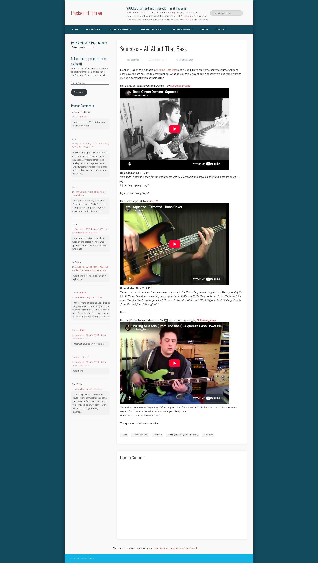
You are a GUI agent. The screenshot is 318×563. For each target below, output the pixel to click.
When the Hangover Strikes (88, 297)
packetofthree (133, 59)
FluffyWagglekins (206, 320)
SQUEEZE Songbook (120, 29)
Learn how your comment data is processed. (175, 548)
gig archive (188, 15)
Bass (125, 434)
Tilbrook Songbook (181, 29)
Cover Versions (141, 434)
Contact (221, 29)
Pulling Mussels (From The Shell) (183, 434)
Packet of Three (86, 13)
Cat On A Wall (81, 116)
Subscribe (79, 91)
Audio (204, 29)
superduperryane (180, 85)
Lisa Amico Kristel (80, 357)
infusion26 (152, 201)
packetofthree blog (184, 59)
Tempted (208, 434)
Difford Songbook (150, 29)
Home (75, 29)
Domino (158, 434)
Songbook (175, 12)
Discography (94, 29)
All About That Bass (166, 69)
